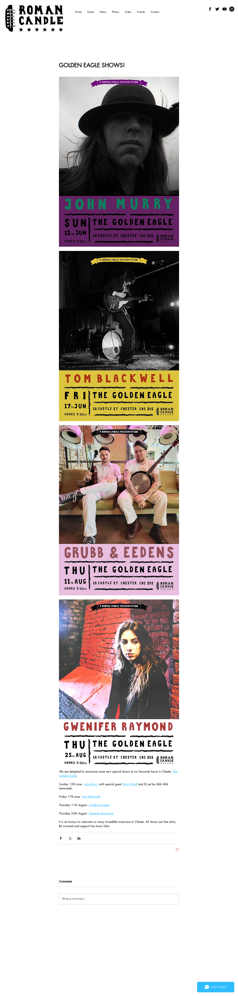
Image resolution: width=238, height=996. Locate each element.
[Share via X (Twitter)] (70, 838)
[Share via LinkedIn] (79, 838)
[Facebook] (210, 9)
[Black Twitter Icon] (217, 9)
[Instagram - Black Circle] (231, 9)
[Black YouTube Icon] (224, 9)
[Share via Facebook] (60, 838)
